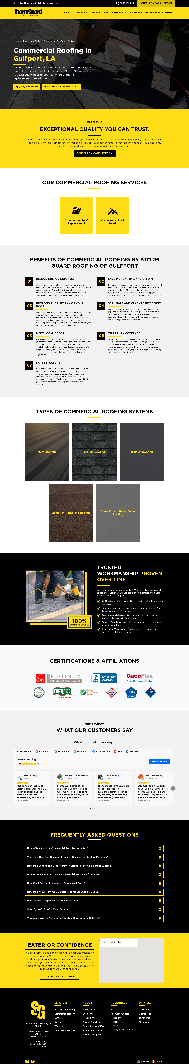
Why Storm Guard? (123, 1030)
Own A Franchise (91, 1022)
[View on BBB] (19, 776)
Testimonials (145, 1018)
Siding (57, 1022)
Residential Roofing (64, 1010)
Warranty (144, 1010)
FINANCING (136, 13)
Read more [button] (22, 801)
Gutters (58, 1018)
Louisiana (28, 41)
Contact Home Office (94, 1026)
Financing (144, 1022)
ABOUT (68, 13)
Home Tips (118, 1022)
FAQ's (114, 1010)
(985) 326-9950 (127, 3)
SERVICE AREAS (100, 13)
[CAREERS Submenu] (174, 12)
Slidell (38, 41)
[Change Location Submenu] (63, 3)
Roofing (117, 1018)
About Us (90, 1018)
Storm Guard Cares (93, 1030)
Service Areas (90, 1010)
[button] (13, 788)
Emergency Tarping (64, 1030)
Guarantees (145, 1014)
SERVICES (81, 13)
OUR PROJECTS (119, 13)
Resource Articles (120, 1014)
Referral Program (92, 1035)
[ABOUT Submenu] (73, 12)
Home (18, 41)
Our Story (88, 1014)
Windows (59, 1026)
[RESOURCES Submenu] (159, 12)
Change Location (54, 3)
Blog (115, 1026)
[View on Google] (59, 776)
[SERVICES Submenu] (88, 12)
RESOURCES (151, 13)
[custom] (27, 1061)
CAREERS (167, 13)
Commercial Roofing (65, 1014)
